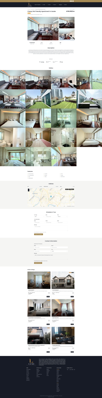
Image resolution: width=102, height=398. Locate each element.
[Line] (72, 369)
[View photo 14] (38, 137)
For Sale (44, 4)
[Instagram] (71, 1)
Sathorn (58, 371)
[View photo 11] (63, 118)
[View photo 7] (63, 99)
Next (72, 189)
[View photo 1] (13, 79)
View (66, 189)
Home (29, 9)
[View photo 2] (38, 79)
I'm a (52, 249)
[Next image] (49, 280)
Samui (47, 374)
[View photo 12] (89, 118)
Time (58, 214)
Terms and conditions (55, 395)
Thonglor (58, 376)
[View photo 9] (13, 118)
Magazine (60, 4)
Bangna (58, 381)
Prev (70, 189)
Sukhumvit (58, 370)
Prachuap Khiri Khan (39, 374)
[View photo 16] (89, 137)
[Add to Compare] (49, 287)
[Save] (70, 9)
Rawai (57, 386)
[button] (51, 196)
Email (58, 220)
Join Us (27, 376)
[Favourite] (47, 287)
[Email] (74, 369)
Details (48, 296)
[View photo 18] (38, 156)
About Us (54, 4)
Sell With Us (28, 379)
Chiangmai (48, 370)
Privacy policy (60, 395)
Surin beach (58, 390)
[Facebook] (70, 1)
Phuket (37, 375)
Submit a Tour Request (38, 234)
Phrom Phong (58, 378)
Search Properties (37, 4)
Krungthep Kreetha (59, 375)
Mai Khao (58, 391)
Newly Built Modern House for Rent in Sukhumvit (36, 345)
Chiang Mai (38, 370)
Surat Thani (38, 376)
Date (46, 214)
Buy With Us (28, 380)
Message (35, 224)
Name (35, 220)
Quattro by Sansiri (55, 317)
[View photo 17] (13, 156)
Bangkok (38, 369)
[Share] (72, 9)
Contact (65, 4)
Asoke (57, 377)
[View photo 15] (63, 137)
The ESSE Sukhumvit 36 (56, 345)
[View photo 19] (63, 156)
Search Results (28, 369)
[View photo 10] (38, 118)
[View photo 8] (89, 99)
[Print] (74, 9)
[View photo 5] (13, 99)
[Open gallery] (43, 28)
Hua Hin (48, 375)
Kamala (58, 385)
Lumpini (58, 372)
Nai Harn (58, 387)
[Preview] (46, 287)
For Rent (49, 4)
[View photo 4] (89, 79)
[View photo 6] (38, 99)
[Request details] (49, 293)
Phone (47, 220)
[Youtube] (73, 1)
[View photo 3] (63, 79)
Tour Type (35, 214)
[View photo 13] (13, 137)
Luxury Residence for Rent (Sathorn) (34, 317)
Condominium (32, 9)
